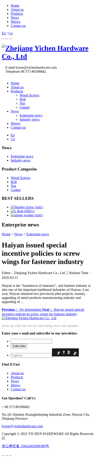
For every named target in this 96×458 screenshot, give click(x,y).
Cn (10, 33)
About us (17, 9)
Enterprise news (31, 115)
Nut (22, 103)
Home (15, 5)
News (15, 17)
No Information (22, 309)
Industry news (30, 119)
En (4, 33)
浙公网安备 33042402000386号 (25, 446)
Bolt (23, 99)
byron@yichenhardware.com (22, 426)
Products (17, 13)
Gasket (24, 107)
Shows (15, 21)
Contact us (18, 26)
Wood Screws (29, 95)
